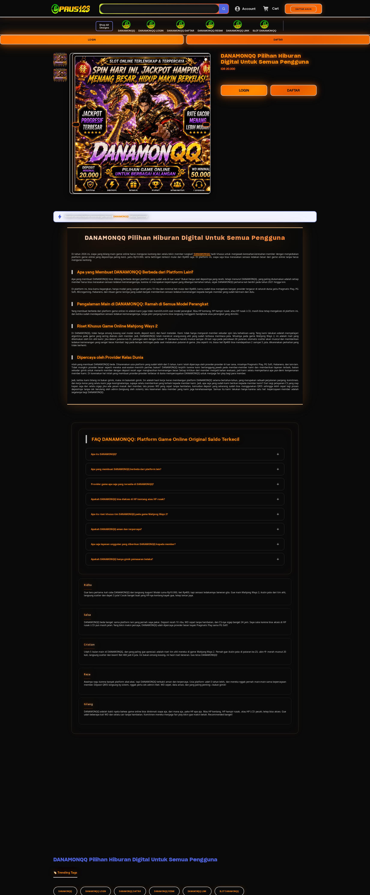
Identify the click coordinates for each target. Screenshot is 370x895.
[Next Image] (206, 124)
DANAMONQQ (202, 253)
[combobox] (159, 9)
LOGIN (92, 39)
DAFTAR (278, 39)
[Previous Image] (76, 124)
